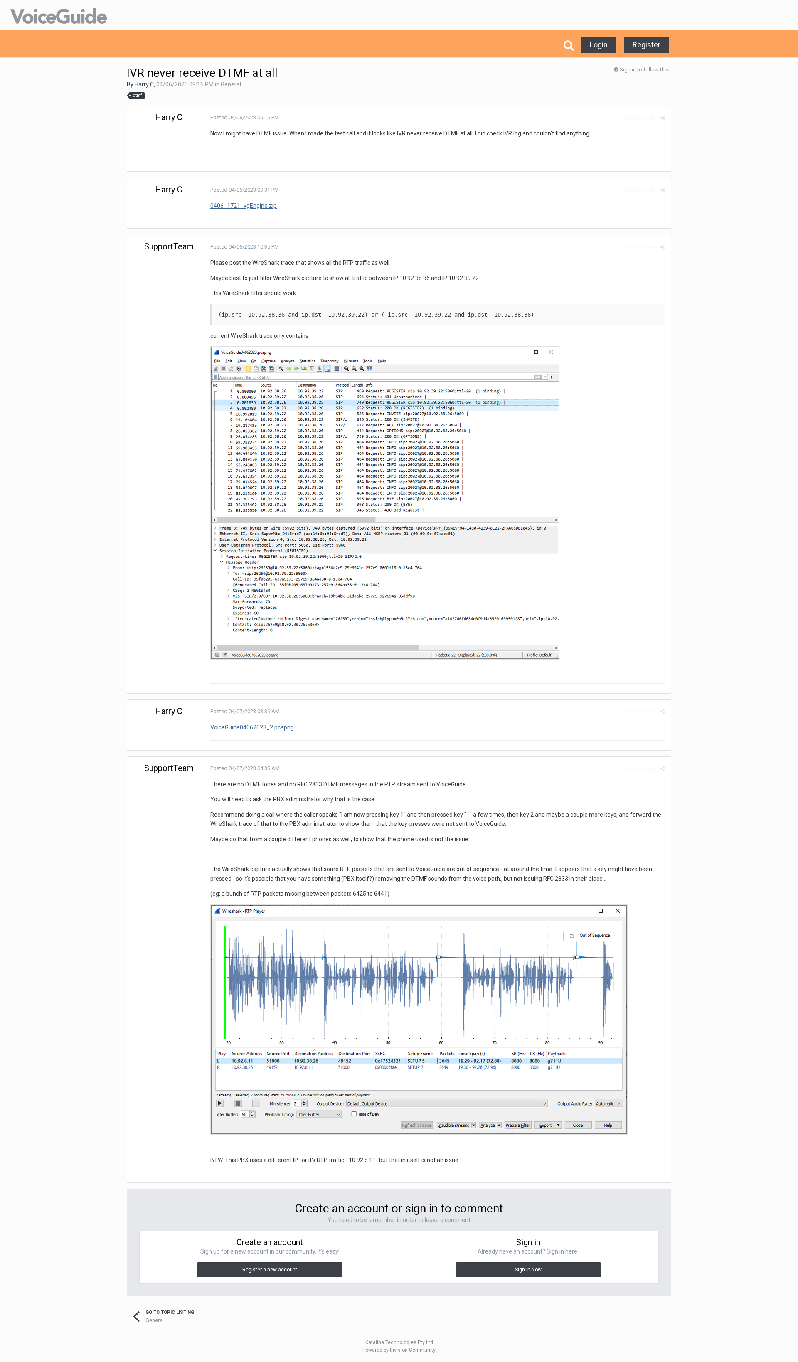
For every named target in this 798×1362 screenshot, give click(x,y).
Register (646, 44)
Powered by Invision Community (399, 1350)
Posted (244, 117)
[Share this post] (662, 118)
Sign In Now (528, 1270)
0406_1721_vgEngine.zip (243, 205)
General (231, 84)
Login (599, 44)
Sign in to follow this (644, 69)
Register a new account (269, 1270)
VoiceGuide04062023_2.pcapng (252, 727)
